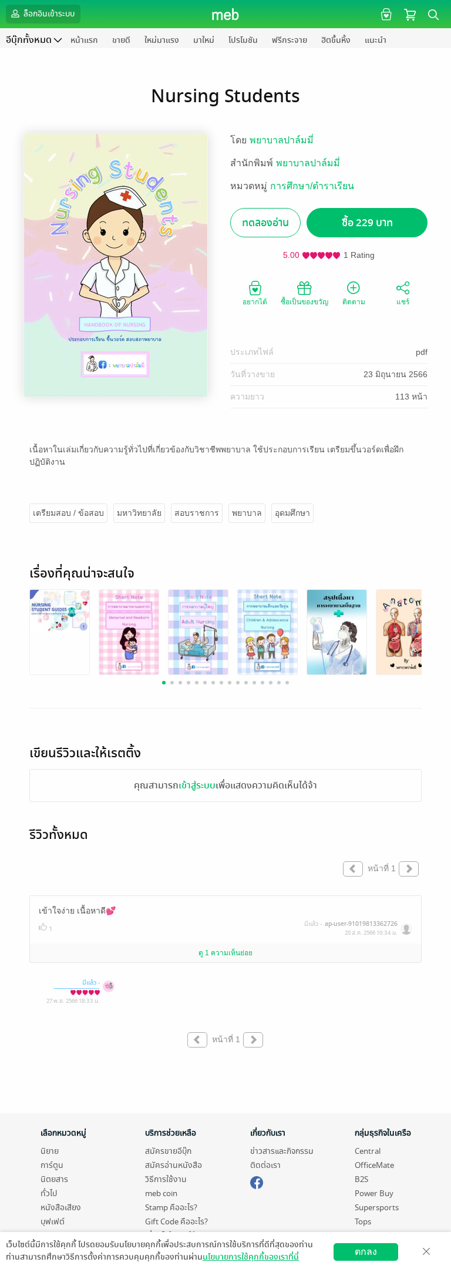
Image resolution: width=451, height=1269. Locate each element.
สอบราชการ (196, 513)
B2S (361, 1179)
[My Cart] (410, 14)
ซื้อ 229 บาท (367, 223)
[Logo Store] (226, 14)
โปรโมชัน (243, 40)
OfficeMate (374, 1165)
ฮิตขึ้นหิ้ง (336, 40)
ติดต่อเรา (265, 1165)
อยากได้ (255, 302)
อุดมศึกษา (292, 513)
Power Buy (374, 1193)
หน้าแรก (84, 40)
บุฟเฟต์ (53, 1222)
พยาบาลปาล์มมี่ (282, 140)
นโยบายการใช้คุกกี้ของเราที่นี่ (251, 1257)
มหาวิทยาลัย (139, 513)
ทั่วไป (49, 1193)
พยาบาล (247, 513)
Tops (363, 1222)
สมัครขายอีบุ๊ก (168, 1151)
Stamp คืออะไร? (171, 1207)
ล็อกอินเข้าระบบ (48, 14)
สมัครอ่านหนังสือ (173, 1165)
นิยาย (50, 1151)
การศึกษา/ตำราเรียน (312, 186)
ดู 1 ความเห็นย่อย (225, 953)
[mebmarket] (256, 1181)
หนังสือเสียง (61, 1207)
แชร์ (402, 302)
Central (368, 1151)
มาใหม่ (203, 40)
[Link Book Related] (59, 610)
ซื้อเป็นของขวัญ (304, 302)
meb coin (161, 1193)
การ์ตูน (52, 1165)
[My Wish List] (385, 14)
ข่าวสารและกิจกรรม (282, 1151)
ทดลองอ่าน (265, 223)
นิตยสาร (54, 1179)
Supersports (377, 1207)
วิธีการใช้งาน (166, 1179)
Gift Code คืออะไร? (176, 1222)
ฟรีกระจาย (289, 40)
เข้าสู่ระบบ (197, 785)
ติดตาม (353, 302)
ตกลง (366, 1252)
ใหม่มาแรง (161, 40)
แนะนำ (375, 40)
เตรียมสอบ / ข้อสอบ (68, 513)
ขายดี (121, 40)
